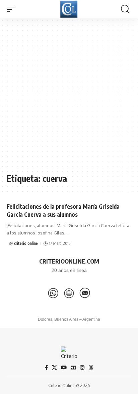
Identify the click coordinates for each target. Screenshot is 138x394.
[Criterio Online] (69, 9)
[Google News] (73, 367)
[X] (54, 367)
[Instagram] (82, 367)
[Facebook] (46, 367)
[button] (12, 9)
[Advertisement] (69, 99)
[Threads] (91, 367)
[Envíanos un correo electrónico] (84, 293)
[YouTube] (63, 367)
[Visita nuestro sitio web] (69, 293)
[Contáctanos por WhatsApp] (53, 293)
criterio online (26, 243)
